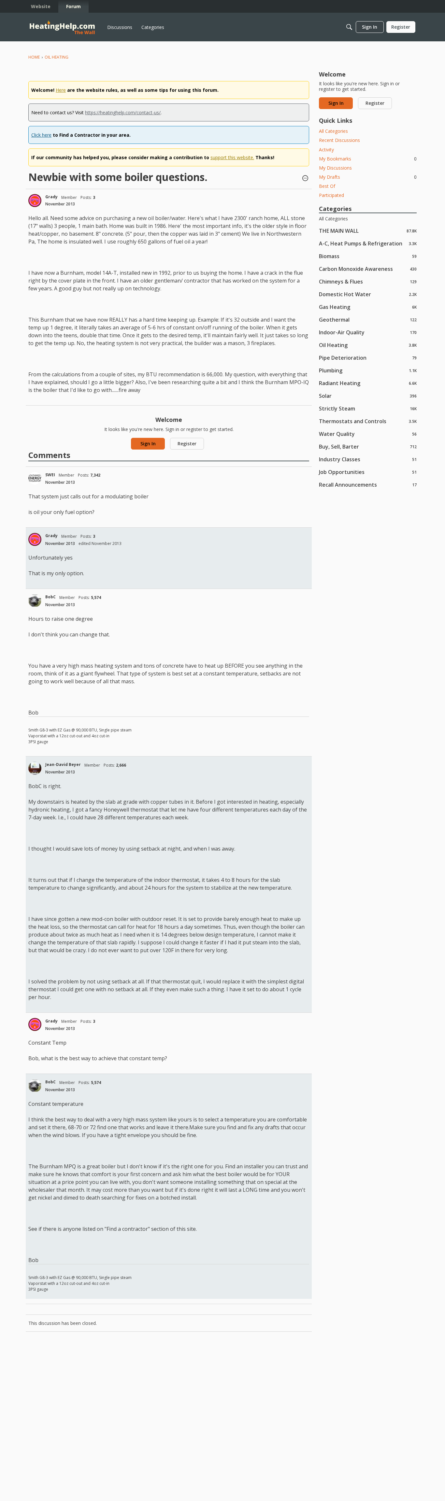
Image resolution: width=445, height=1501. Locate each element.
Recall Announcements (368, 484)
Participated (331, 195)
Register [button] (187, 443)
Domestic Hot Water (368, 294)
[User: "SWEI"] (34, 478)
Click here (41, 135)
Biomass (368, 256)
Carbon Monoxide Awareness (368, 268)
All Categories (333, 131)
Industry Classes (368, 459)
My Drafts (368, 177)
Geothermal (368, 319)
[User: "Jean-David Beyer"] (34, 768)
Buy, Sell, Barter (368, 446)
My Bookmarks (368, 159)
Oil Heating (368, 344)
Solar (368, 395)
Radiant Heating (368, 383)
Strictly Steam (368, 408)
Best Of (327, 186)
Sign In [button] (148, 443)
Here (61, 90)
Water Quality (368, 433)
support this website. (232, 157)
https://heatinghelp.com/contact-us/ (123, 112)
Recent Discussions (339, 140)
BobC (50, 597)
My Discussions (335, 168)
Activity (326, 149)
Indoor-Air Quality (368, 332)
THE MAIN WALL (368, 230)
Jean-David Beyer (63, 764)
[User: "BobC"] (34, 600)
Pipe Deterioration (368, 357)
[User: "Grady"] (34, 200)
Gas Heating (368, 306)
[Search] (349, 27)
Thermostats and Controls (368, 421)
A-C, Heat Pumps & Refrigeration (368, 243)
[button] (305, 178)
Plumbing (368, 370)
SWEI (50, 475)
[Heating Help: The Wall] (62, 27)
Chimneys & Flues (368, 281)
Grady (51, 197)
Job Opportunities (368, 471)
